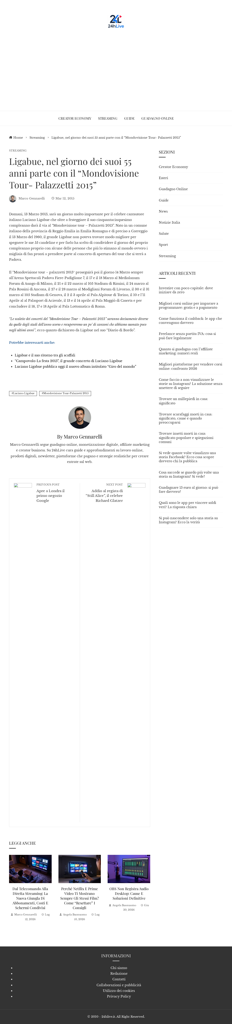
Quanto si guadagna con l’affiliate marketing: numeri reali (186, 351)
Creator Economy (173, 167)
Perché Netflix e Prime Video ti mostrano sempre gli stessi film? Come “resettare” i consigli (79, 898)
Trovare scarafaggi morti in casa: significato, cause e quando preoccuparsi (185, 418)
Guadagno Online (173, 189)
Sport (163, 245)
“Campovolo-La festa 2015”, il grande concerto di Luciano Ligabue (68, 361)
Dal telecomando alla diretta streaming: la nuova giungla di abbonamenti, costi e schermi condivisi (30, 898)
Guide (164, 200)
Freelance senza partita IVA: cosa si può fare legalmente (187, 336)
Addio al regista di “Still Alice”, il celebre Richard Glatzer (104, 493)
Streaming (18, 150)
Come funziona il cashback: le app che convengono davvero (190, 321)
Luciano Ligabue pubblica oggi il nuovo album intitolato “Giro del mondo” (75, 367)
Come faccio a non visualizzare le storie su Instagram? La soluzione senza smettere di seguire (190, 384)
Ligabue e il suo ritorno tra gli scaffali (45, 355)
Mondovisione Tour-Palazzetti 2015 (66, 393)
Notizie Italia (169, 222)
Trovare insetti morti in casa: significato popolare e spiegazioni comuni (186, 437)
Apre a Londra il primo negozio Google (50, 493)
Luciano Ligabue (23, 393)
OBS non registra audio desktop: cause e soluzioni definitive (129, 893)
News (163, 211)
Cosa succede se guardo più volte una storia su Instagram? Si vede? (189, 474)
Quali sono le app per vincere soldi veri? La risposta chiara (187, 505)
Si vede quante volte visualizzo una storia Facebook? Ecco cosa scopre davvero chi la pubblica (187, 457)
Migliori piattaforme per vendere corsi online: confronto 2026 (190, 366)
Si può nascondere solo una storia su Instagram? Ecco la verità (188, 520)
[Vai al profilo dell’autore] (79, 417)
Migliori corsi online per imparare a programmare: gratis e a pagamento (188, 305)
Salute (164, 234)
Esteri (163, 178)
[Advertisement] (116, 68)
